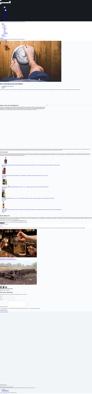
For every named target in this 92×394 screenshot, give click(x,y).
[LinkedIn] (3, 223)
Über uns (3, 24)
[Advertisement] (29, 97)
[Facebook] (0, 223)
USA (4, 30)
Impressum (3, 389)
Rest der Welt (6, 33)
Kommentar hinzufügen (4, 306)
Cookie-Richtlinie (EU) (5, 391)
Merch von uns (4, 36)
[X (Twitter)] (1, 223)
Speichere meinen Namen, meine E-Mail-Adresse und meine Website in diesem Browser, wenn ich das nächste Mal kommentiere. (20, 308)
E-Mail (1, 297)
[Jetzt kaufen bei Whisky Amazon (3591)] (6, 164)
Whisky (17, 217)
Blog (4, 26)
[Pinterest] (2, 223)
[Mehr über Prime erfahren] (3, 166)
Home (3, 23)
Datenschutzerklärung (5, 390)
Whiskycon (3, 34)
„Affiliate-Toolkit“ (21, 222)
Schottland (5, 28)
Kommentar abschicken (3, 310)
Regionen (3, 27)
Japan (5, 31)
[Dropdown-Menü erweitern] (4, 25)
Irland (5, 29)
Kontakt (3, 35)
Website (1, 299)
